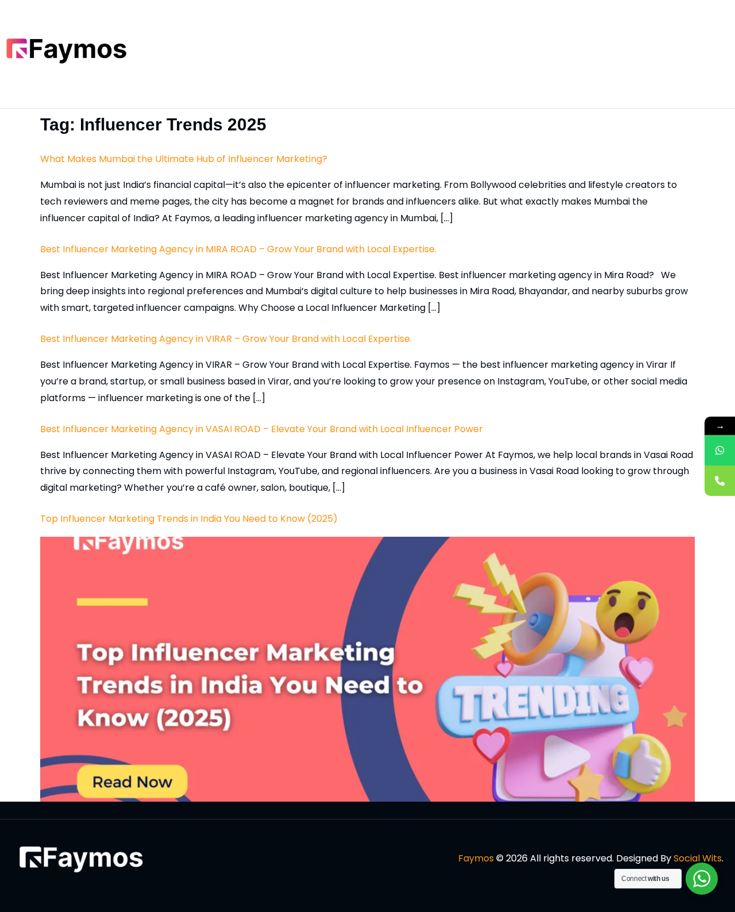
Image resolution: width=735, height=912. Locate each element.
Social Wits (698, 858)
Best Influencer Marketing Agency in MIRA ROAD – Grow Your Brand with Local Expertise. (238, 249)
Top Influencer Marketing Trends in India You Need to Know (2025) (189, 518)
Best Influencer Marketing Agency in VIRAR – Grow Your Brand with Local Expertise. (226, 338)
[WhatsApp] (720, 450)
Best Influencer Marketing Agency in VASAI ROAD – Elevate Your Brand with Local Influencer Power (261, 429)
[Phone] (720, 480)
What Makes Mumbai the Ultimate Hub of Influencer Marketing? (183, 159)
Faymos (476, 858)
